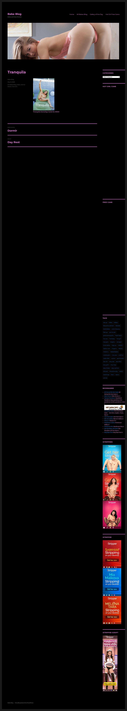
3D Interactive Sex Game (111, 392)
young (105, 378)
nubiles (121, 355)
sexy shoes (106, 368)
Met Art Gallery (108, 419)
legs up (114, 345)
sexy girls (106, 365)
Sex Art (105, 361)
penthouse (120, 358)
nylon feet (106, 358)
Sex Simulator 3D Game (111, 428)
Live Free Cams (108, 417)
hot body (112, 338)
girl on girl (112, 332)
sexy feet (118, 361)
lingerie (114, 348)
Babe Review (108, 396)
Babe (18, 84)
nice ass (114, 355)
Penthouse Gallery (109, 422)
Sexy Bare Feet (108, 432)
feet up (105, 332)
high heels (118, 335)
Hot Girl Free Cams (112, 14)
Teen (112, 374)
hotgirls (112, 342)
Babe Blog (14, 14)
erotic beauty (116, 329)
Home (71, 14)
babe (110, 322)
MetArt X (107, 421)
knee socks (106, 345)
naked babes (114, 351)
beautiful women (108, 325)
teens (117, 374)
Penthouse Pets (108, 426)
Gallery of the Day (96, 14)
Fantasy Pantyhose (109, 398)
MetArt (120, 348)
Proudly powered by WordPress (24, 703)
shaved (105, 371)
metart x (105, 351)
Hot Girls (14, 86)
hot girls (105, 342)
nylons (113, 358)
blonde (118, 325)
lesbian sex (106, 348)
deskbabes (106, 329)
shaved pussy (114, 371)
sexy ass (111, 361)
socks (121, 371)
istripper (119, 342)
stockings (106, 374)
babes (116, 322)
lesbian (120, 345)
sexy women (115, 368)
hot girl (119, 338)
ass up (105, 322)
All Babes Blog (82, 14)
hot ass (105, 338)
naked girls (106, 355)
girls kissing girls (108, 335)
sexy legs (113, 365)
